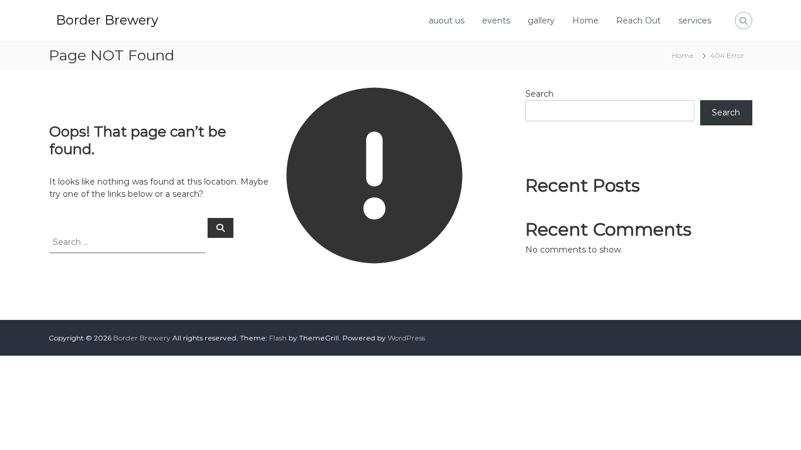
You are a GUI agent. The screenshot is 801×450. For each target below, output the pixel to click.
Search (539, 93)
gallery (541, 20)
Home (585, 20)
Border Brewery (107, 20)
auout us (446, 20)
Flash (278, 337)
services (694, 20)
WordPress (406, 337)
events (496, 20)
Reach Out (638, 20)
